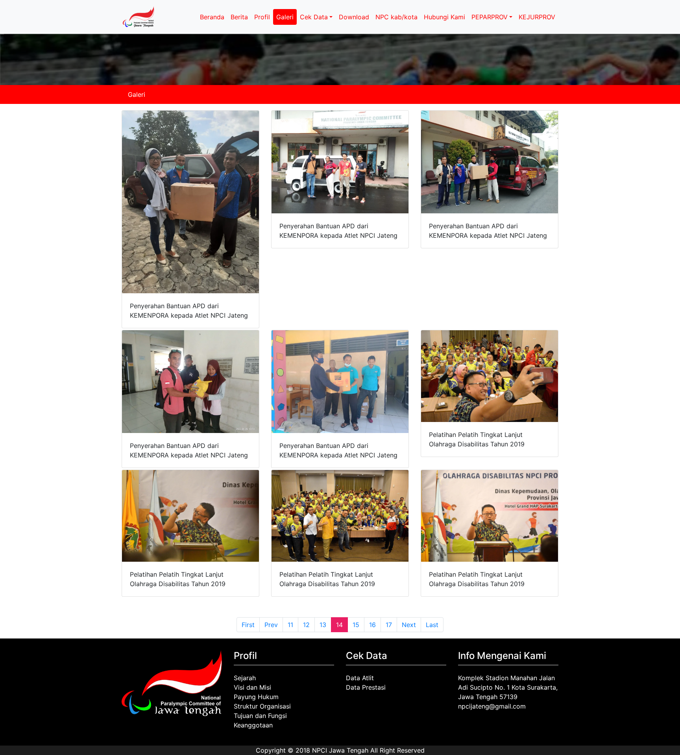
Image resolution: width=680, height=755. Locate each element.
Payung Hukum (256, 697)
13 (323, 625)
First (248, 625)
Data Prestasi (366, 687)
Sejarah (245, 678)
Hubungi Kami (444, 17)
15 (356, 625)
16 (372, 625)
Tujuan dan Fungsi (260, 716)
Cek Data (314, 17)
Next (409, 625)
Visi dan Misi (252, 687)
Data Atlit (360, 678)
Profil (262, 17)
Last (432, 625)
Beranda (212, 17)
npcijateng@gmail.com (492, 706)
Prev (271, 625)
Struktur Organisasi (262, 706)
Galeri (285, 17)
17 (389, 625)
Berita (239, 17)
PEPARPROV (489, 17)
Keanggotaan (253, 725)
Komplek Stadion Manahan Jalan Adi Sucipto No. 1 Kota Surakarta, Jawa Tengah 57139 (508, 687)
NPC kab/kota (396, 17)
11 (290, 625)
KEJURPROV (537, 17)
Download (354, 17)
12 (306, 625)
